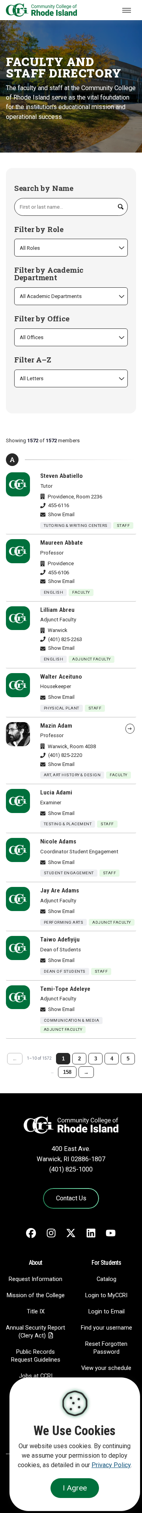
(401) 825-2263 (65, 639)
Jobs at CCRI (35, 1375)
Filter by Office (41, 319)
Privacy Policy (111, 1465)
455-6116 (58, 505)
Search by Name (43, 188)
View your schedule (106, 1368)
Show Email (61, 514)
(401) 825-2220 (65, 755)
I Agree (75, 1487)
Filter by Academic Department (48, 273)
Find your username (106, 1327)
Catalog (106, 1279)
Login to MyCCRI (106, 1295)
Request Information (35, 1279)
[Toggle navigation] (126, 10)
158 (67, 1072)
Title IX (36, 1311)
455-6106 (58, 572)
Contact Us (71, 1198)
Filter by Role (39, 229)
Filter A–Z (32, 360)
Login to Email (106, 1311)
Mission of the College (36, 1295)
